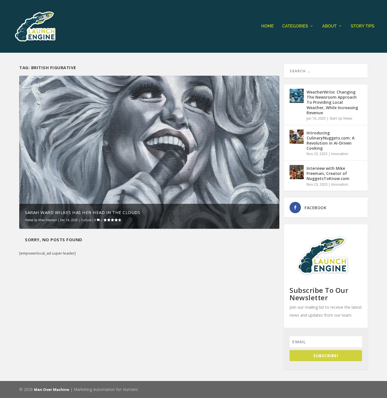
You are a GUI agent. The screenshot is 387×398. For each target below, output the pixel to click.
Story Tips (362, 26)
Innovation (339, 153)
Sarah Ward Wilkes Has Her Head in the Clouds (82, 212)
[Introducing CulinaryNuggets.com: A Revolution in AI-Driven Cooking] (297, 137)
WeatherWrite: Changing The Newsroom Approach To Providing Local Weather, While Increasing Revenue (332, 102)
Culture (86, 220)
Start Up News (340, 118)
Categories (295, 26)
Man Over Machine (51, 389)
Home (267, 26)
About (329, 26)
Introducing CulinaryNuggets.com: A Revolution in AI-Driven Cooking (330, 140)
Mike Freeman (47, 220)
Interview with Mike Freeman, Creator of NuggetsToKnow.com (328, 173)
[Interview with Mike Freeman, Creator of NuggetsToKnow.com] (297, 172)
